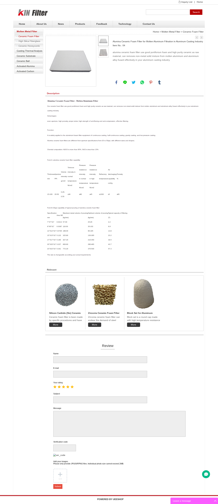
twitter (133, 82)
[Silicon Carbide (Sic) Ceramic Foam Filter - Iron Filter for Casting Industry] (197, 37)
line (125, 82)
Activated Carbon (25, 71)
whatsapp (142, 82)
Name (56, 354)
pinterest (150, 82)
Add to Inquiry (123, 75)
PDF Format (164, 76)
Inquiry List (186, 2)
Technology (124, 24)
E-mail (56, 368)
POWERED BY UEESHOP (110, 499)
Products (80, 24)
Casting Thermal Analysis (29, 51)
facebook (116, 82)
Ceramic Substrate (26, 56)
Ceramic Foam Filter (29, 36)
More (55, 324)
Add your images (88, 462)
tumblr (159, 82)
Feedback (101, 24)
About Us (41, 24)
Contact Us (149, 24)
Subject (56, 394)
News (61, 24)
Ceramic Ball (23, 61)
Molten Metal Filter (27, 31)
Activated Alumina (26, 66)
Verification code (60, 442)
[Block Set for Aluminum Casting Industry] (144, 293)
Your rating (58, 383)
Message (57, 408)
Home (200, 2)
